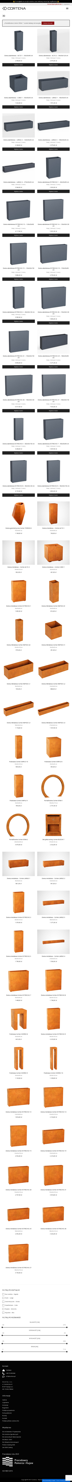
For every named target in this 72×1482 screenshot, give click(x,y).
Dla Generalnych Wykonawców (11, 1437)
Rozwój (4, 1415)
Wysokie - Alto (9, 1312)
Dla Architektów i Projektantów (11, 1431)
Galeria (4, 1400)
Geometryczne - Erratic (12, 1301)
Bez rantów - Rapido (11, 1294)
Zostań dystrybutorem (54, 4)
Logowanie (67, 4)
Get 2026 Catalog (7, 1447)
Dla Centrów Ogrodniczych (10, 1434)
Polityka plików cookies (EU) (10, 1421)
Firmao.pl (62, 1480)
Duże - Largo (9, 1298)
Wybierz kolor (18, 65)
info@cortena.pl (11, 1376)
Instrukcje (5, 1405)
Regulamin (5, 1408)
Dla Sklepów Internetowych (10, 1442)
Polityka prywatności (8, 1410)
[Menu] (67, 8)
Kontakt (4, 1418)
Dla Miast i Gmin (7, 1439)
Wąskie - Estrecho (10, 1309)
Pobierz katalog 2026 (8, 1445)
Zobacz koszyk (47, 23)
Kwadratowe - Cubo (11, 1305)
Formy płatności (7, 1413)
